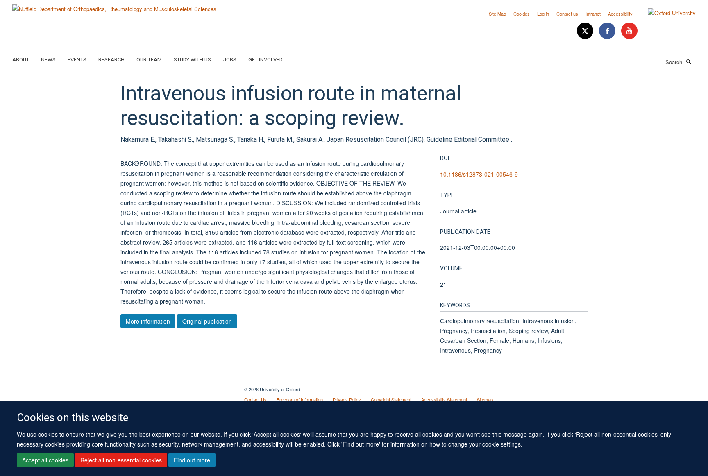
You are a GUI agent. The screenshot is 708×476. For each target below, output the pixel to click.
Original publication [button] (207, 321)
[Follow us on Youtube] (629, 31)
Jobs (229, 59)
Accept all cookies (45, 460)
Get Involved (265, 59)
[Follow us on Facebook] (608, 31)
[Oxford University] (665, 13)
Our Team (149, 59)
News (48, 59)
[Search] (688, 61)
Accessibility (620, 13)
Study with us (192, 59)
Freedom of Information (300, 399)
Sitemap (485, 399)
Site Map (497, 13)
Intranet (593, 13)
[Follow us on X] (586, 31)
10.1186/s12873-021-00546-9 (479, 174)
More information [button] (148, 321)
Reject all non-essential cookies (121, 460)
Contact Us (255, 399)
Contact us (567, 13)
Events (77, 59)
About (20, 59)
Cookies (521, 13)
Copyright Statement (391, 399)
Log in (543, 13)
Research (111, 59)
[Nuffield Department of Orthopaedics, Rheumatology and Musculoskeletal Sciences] (114, 6)
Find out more (192, 460)
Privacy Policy (347, 399)
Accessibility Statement (444, 399)
